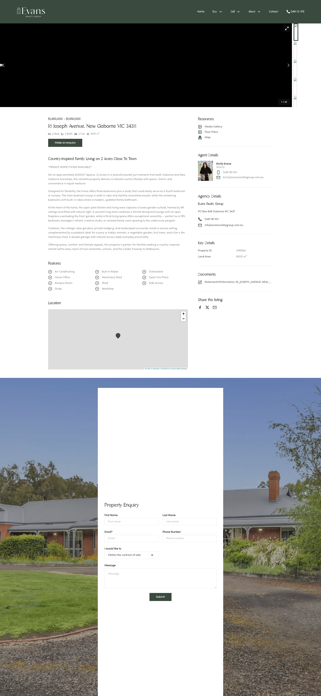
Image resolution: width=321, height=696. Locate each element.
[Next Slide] (288, 65)
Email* (108, 532)
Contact (273, 11)
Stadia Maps (156, 368)
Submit (160, 597)
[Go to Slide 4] (295, 87)
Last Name (169, 515)
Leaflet (148, 368)
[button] (146, 65)
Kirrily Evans (223, 164)
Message (110, 565)
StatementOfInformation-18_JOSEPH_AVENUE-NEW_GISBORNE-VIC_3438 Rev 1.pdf (239, 282)
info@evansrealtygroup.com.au (224, 225)
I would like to (112, 548)
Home (201, 11)
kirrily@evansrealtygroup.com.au (243, 177)
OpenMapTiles (166, 368)
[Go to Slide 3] (295, 68)
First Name (111, 515)
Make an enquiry (65, 143)
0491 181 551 (230, 172)
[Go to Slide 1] (296, 32)
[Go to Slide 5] (295, 105)
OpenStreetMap (175, 368)
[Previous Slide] (3, 65)
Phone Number (172, 532)
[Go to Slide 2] (295, 50)
